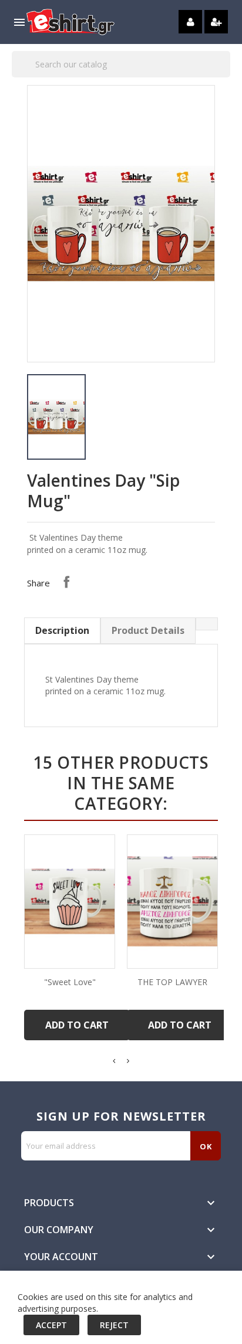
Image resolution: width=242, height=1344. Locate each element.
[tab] (207, 623)
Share (66, 581)
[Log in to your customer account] (190, 21)
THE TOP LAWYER (172, 981)
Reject (114, 1325)
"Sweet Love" (70, 981)
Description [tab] (62, 630)
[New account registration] (216, 21)
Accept (51, 1325)
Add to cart (77, 1025)
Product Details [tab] (148, 630)
